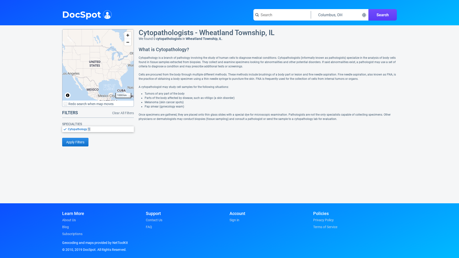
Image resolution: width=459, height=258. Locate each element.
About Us (69, 220)
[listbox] (98, 129)
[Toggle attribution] (68, 95)
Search (383, 15)
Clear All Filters (123, 113)
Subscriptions (72, 234)
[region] (98, 65)
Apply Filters (75, 142)
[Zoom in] (127, 35)
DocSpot (81, 14)
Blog (65, 227)
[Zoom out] (127, 42)
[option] (101, 129)
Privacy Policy (323, 220)
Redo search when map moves (91, 104)
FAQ (149, 227)
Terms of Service (325, 227)
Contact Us (154, 220)
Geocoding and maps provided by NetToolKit (95, 243)
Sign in (234, 220)
